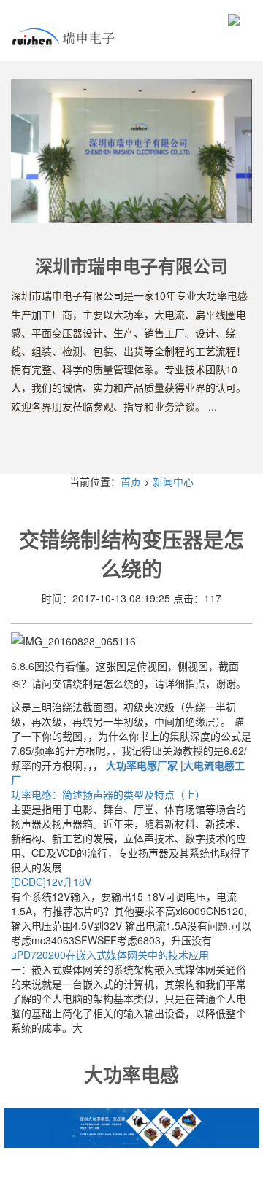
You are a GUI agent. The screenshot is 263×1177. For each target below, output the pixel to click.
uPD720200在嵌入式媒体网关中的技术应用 (110, 954)
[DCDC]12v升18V (51, 881)
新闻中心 (173, 481)
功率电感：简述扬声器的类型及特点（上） (108, 794)
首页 (131, 481)
